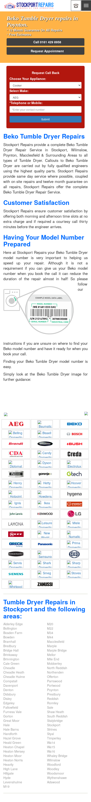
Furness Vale (12, 712)
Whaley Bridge (57, 755)
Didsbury (9, 694)
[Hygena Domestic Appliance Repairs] (74, 494)
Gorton (8, 716)
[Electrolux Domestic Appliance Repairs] (74, 464)
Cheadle (9, 668)
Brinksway (10, 654)
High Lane (10, 769)
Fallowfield (10, 707)
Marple (52, 646)
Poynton (53, 690)
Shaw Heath (55, 712)
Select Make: (19, 91)
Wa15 (51, 747)
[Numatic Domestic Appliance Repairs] (74, 534)
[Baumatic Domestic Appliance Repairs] (45, 424)
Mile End (53, 659)
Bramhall (9, 641)
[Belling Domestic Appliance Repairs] (16, 434)
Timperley (54, 738)
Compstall (10, 681)
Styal (50, 734)
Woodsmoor (55, 773)
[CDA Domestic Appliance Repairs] (16, 454)
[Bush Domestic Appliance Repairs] (74, 444)
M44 (50, 637)
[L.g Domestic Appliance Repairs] (74, 514)
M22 (50, 628)
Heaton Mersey (14, 751)
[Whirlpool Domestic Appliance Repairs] (16, 584)
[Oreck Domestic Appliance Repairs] (16, 544)
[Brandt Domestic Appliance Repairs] (16, 444)
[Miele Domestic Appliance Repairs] (74, 524)
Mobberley (54, 663)
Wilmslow (53, 760)
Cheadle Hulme (14, 676)
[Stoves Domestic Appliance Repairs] (74, 574)
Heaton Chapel (13, 747)
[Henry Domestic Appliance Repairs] (16, 484)
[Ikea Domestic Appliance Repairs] (45, 504)
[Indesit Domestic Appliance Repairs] (74, 504)
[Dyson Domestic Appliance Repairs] (45, 464)
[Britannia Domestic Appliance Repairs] (45, 444)
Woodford (54, 764)
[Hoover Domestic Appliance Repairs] (74, 484)
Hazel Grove (12, 738)
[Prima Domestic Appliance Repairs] (74, 544)
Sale (50, 707)
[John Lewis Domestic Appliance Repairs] (16, 514)
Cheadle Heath (13, 672)
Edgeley (9, 703)
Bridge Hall (11, 650)
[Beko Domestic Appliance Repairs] (74, 424)
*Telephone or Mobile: (26, 103)
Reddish (53, 698)
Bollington (10, 628)
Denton (8, 690)
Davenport (10, 685)
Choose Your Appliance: (27, 78)
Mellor (51, 654)
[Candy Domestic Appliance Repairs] (45, 454)
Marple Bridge (57, 650)
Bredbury (9, 646)
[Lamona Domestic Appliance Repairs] (16, 524)
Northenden (55, 672)
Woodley (53, 769)
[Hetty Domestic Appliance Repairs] (45, 484)
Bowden (9, 637)
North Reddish (57, 668)
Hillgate (8, 773)
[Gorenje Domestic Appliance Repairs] (45, 474)
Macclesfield (55, 641)
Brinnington (11, 659)
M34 (50, 632)
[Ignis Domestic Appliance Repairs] (16, 504)
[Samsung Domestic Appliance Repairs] (45, 554)
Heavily (8, 764)
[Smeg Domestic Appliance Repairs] (45, 574)
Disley (7, 698)
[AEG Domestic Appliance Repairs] (16, 424)
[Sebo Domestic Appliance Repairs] (74, 554)
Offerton (52, 676)
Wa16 (51, 751)
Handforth (10, 734)
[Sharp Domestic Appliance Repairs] (74, 564)
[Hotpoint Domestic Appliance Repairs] (16, 494)
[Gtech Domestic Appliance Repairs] (74, 474)
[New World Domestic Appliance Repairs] (45, 534)
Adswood (53, 782)
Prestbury (54, 694)
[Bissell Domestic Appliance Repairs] (45, 434)
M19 (6, 786)
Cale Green (11, 663)
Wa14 (51, 742)
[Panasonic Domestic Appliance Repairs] (45, 544)
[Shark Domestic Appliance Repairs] (45, 564)
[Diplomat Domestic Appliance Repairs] (16, 464)
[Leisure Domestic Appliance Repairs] (45, 524)
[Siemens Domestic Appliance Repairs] (16, 574)
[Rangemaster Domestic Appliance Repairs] (16, 554)
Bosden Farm (12, 632)
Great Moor (11, 720)
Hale (6, 725)
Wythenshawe (57, 777)
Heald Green (12, 742)
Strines (52, 729)
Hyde (7, 777)
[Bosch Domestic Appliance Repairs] (74, 434)
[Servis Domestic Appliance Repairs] (16, 564)
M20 (50, 624)
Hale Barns (11, 729)
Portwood (53, 685)
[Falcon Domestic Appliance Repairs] (16, 474)
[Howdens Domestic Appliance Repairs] (45, 494)
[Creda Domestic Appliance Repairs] (74, 454)
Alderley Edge (13, 624)
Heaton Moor (12, 755)
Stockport (53, 725)
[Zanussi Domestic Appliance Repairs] (45, 584)
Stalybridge (55, 720)
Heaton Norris (13, 760)
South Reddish (57, 716)
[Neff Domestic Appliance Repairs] (16, 534)
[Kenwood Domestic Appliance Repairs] (45, 514)
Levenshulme (12, 782)
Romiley (52, 703)
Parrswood (54, 681)
